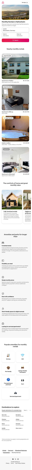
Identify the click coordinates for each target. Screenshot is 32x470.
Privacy (7, 463)
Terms (12, 463)
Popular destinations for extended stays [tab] (11, 410)
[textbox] (8, 36)
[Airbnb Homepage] (3, 2)
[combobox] (15, 30)
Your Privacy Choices (20, 463)
